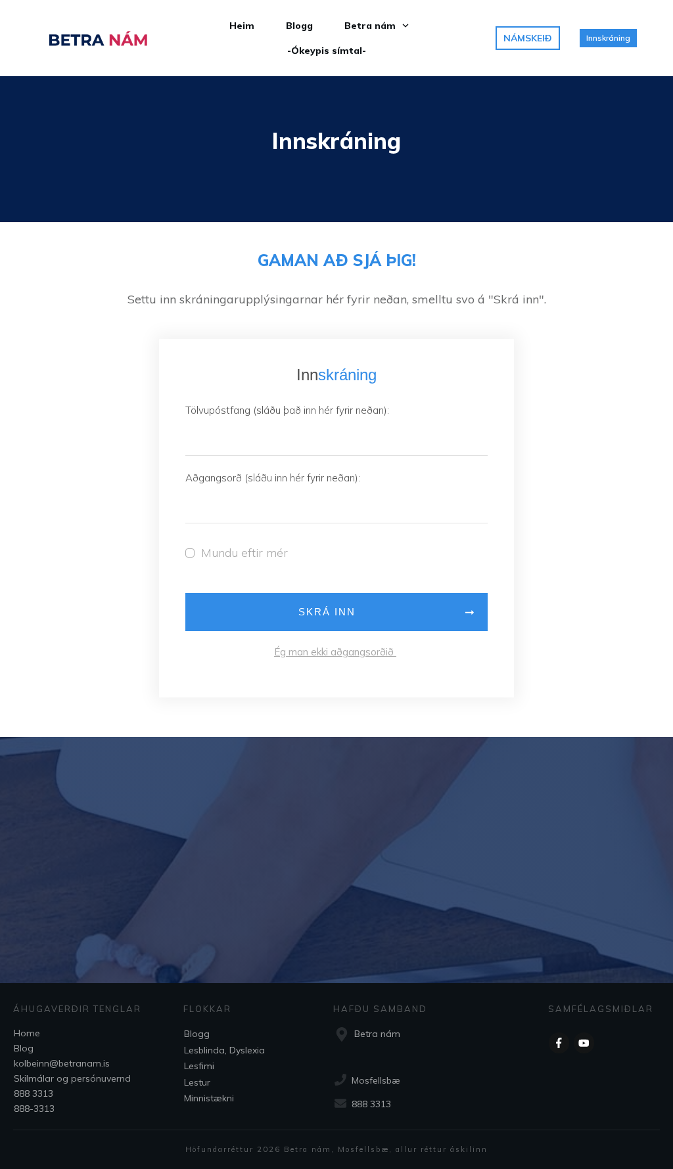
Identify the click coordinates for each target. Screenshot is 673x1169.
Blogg (197, 1034)
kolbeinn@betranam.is (62, 1063)
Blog (24, 1048)
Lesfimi (199, 1066)
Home (27, 1033)
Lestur (197, 1082)
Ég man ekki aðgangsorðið (335, 652)
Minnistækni (209, 1098)
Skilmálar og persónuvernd (72, 1078)
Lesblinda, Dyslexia (224, 1050)
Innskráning (336, 141)
